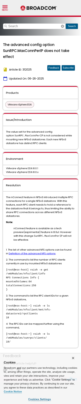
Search (72, 26)
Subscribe (68, 67)
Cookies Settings (39, 399)
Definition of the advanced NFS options (32, 253)
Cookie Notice (13, 391)
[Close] (73, 358)
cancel (62, 26)
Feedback (53, 67)
